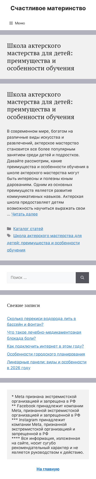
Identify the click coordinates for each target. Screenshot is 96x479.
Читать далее (24, 214)
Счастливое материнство (48, 8)
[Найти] (82, 277)
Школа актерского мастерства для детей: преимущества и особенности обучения (40, 105)
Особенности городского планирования (46, 354)
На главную (48, 469)
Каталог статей (28, 228)
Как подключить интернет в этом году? (45, 346)
